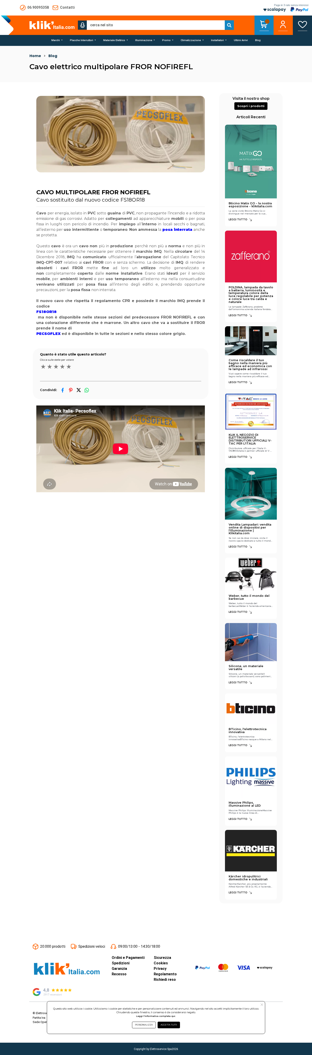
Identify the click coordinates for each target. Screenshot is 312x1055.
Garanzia (119, 968)
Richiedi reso (165, 979)
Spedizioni (121, 963)
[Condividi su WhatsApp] (87, 390)
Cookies (161, 963)
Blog (52, 55)
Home (35, 55)
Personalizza (144, 1024)
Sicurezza (162, 957)
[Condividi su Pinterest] (71, 390)
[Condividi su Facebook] (63, 390)
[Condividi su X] (79, 390)
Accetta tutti (169, 1024)
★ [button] (43, 366)
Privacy (160, 968)
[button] (82, 25)
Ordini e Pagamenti (128, 957)
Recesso (119, 974)
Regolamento (165, 974)
